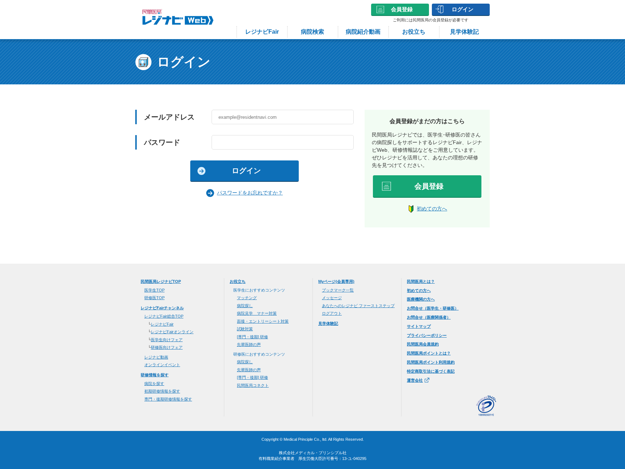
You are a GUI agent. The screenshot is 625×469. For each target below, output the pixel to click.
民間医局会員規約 (423, 344)
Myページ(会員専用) (336, 281)
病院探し (245, 305)
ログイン (462, 9)
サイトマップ (419, 326)
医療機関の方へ (421, 299)
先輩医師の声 (249, 344)
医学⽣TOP (154, 290)
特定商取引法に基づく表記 (431, 371)
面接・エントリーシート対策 (263, 321)
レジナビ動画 (156, 357)
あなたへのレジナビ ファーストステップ (358, 305)
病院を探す (154, 383)
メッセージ (332, 298)
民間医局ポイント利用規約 (431, 362)
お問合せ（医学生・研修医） (433, 308)
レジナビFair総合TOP (163, 316)
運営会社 (415, 380)
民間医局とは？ (421, 281)
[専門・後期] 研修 (252, 337)
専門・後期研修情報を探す (168, 399)
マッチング (247, 298)
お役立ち (413, 32)
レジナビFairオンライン (172, 332)
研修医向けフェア (167, 347)
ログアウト (332, 313)
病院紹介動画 (363, 32)
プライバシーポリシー (427, 335)
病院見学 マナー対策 (257, 313)
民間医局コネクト (253, 385)
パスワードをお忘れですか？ (250, 193)
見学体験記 (464, 32)
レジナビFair (262, 32)
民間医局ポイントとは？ (429, 353)
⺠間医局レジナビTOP (161, 281)
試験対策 (245, 329)
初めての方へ (432, 209)
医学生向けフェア (167, 340)
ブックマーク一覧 (338, 290)
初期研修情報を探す (162, 391)
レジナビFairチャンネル (162, 308)
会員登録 (402, 9)
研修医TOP (154, 298)
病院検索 (312, 32)
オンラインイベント (162, 365)
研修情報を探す (155, 375)
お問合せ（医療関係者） (429, 317)
